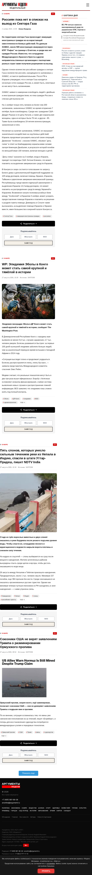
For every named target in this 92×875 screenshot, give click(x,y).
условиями (50, 863)
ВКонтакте (28, 237)
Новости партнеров (44, 817)
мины (37, 732)
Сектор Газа (7, 216)
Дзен (12, 237)
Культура (82, 808)
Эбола (6, 399)
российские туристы (8, 599)
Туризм (75, 808)
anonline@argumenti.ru (11, 803)
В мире (7, 14)
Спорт (48, 808)
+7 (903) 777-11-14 (21, 854)
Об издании (6, 817)
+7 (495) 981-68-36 (10, 800)
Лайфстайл (65, 808)
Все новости (24, 817)
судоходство (48, 732)
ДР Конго (15, 399)
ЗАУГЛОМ (31, 277)
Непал (17, 596)
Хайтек (59, 811)
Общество (33, 808)
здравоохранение (9, 402)
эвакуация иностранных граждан (28, 216)
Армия (52, 811)
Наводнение (6, 596)
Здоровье (56, 808)
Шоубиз (41, 808)
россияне (47, 216)
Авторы (33, 817)
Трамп (29, 732)
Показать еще (28, 773)
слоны (35, 596)
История (33, 811)
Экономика (15, 808)
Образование (43, 811)
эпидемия (27, 399)
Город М (14, 811)
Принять (46, 871)
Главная (15, 817)
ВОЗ (36, 399)
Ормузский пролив (8, 732)
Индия (26, 596)
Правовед (5, 811)
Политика (6, 808)
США (20, 732)
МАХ (45, 237)
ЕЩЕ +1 (22, 402)
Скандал (67, 811)
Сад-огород (23, 811)
